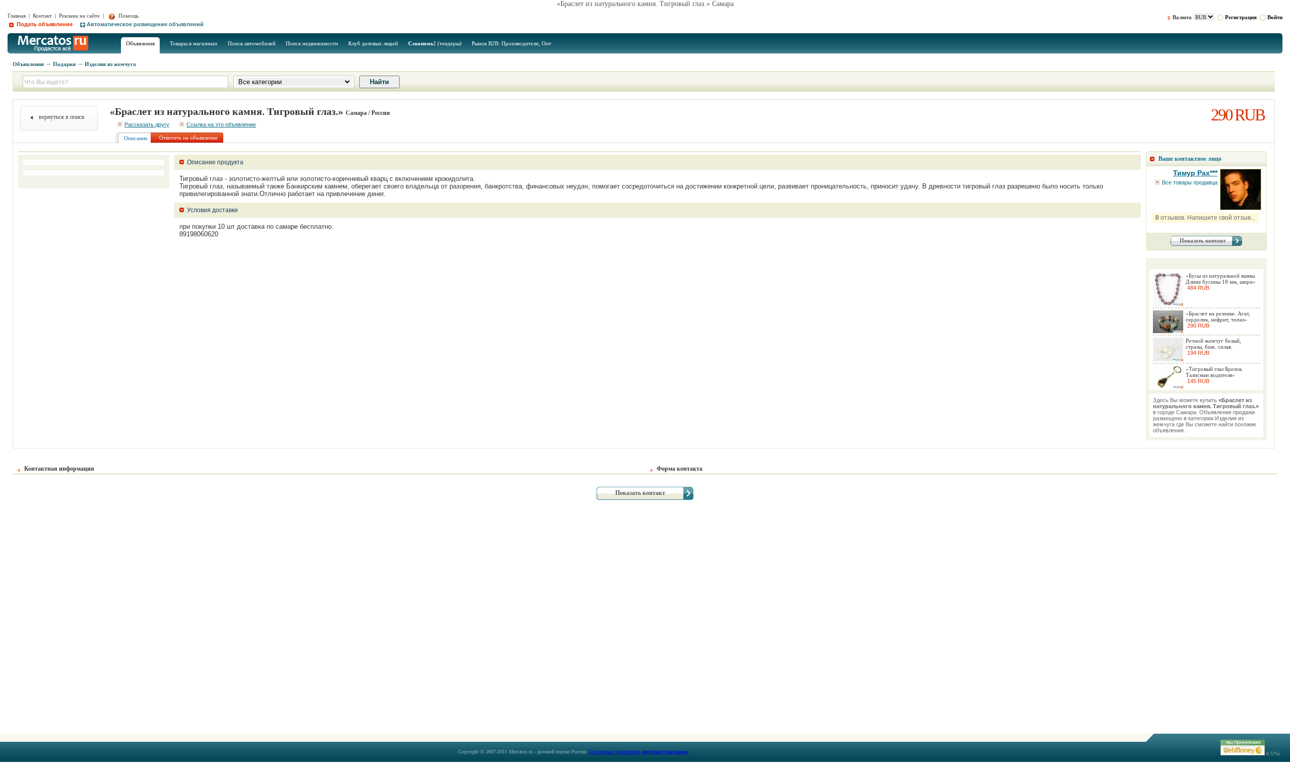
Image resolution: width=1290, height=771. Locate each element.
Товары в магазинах (194, 43)
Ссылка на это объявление (221, 124)
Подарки (64, 64)
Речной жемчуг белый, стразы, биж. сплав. (1213, 344)
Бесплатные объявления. (615, 751)
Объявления (140, 43)
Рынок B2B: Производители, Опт (511, 43)
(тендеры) (435, 43)
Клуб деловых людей (373, 43)
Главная (17, 16)
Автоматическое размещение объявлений (145, 24)
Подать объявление (44, 24)
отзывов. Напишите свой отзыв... (1205, 217)
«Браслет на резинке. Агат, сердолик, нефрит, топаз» (1218, 316)
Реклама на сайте (79, 16)
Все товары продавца (1189, 182)
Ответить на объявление (188, 138)
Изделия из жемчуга (110, 64)
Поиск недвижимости (312, 43)
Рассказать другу (146, 124)
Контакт (42, 16)
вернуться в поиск (62, 116)
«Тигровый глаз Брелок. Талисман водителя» (1214, 372)
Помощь (128, 16)
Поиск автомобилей (252, 43)
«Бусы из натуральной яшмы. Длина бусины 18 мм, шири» (1221, 279)
